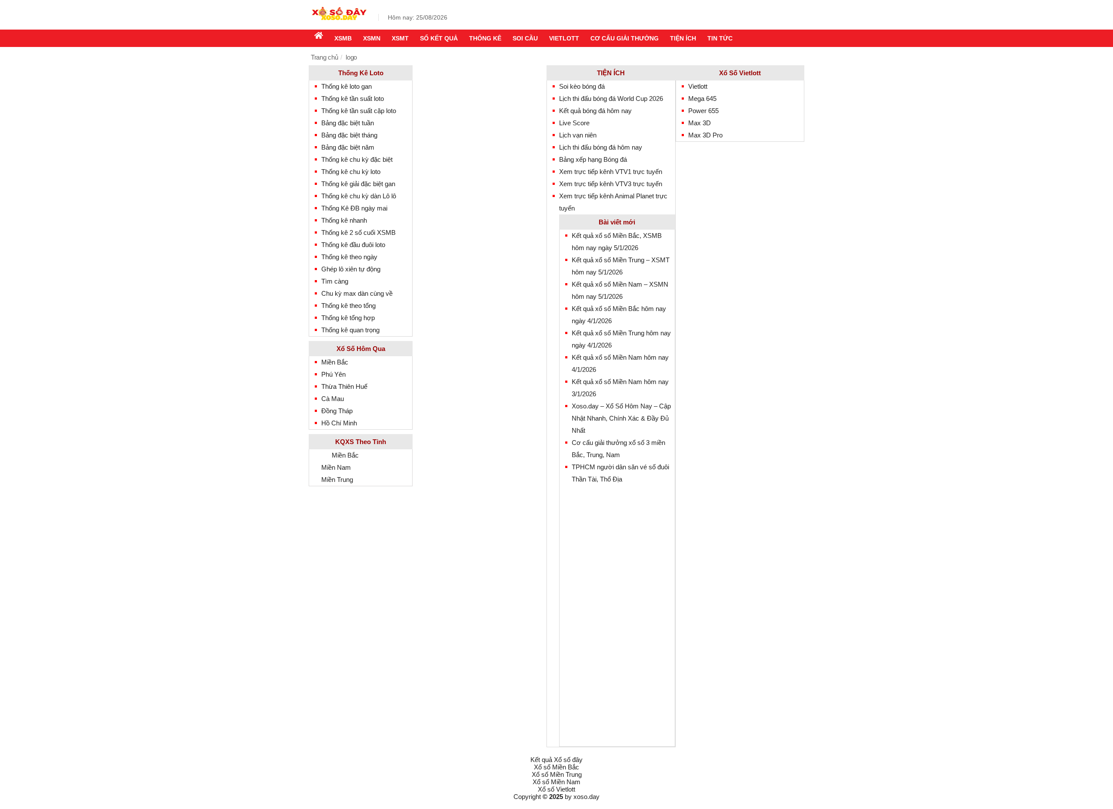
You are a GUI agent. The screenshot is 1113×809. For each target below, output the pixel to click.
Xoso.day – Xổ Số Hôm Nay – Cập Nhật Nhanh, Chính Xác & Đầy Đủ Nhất (621, 418)
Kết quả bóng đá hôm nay (595, 110)
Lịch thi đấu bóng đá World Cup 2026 (611, 98)
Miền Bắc (334, 362)
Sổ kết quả (439, 38)
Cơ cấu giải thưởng (624, 38)
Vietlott (564, 38)
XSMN (371, 38)
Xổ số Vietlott (556, 789)
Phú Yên (333, 374)
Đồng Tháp (337, 411)
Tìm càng (334, 281)
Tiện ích (683, 38)
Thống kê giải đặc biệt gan (358, 183)
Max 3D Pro (705, 135)
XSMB (343, 38)
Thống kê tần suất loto (352, 98)
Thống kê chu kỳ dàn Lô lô (358, 196)
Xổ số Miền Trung (557, 774)
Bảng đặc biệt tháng (349, 135)
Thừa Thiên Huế (344, 386)
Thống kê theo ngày (349, 257)
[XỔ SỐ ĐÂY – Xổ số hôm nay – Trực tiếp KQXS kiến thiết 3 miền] (339, 23)
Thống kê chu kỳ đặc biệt (357, 159)
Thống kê (485, 38)
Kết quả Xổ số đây (556, 759)
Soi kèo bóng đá (582, 86)
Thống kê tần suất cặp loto (358, 110)
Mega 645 (702, 98)
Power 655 (703, 110)
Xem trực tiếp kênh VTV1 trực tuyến (610, 171)
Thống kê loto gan (346, 86)
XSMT (400, 38)
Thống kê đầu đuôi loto (353, 244)
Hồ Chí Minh (339, 423)
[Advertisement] (623, 615)
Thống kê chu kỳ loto (350, 171)
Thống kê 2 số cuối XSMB (358, 232)
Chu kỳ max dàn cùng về (357, 293)
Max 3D (699, 123)
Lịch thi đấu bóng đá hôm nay (600, 147)
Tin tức (720, 38)
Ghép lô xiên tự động (350, 269)
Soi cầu (525, 38)
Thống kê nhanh (344, 220)
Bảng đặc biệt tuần (347, 123)
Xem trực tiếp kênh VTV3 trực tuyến (610, 183)
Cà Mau (332, 398)
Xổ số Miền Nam (556, 782)
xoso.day (586, 796)
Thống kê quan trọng (350, 330)
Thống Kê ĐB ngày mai (354, 208)
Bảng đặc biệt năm (347, 147)
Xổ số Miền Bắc (556, 767)
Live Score (574, 123)
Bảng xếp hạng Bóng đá (593, 159)
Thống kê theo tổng (348, 305)
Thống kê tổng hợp (348, 317)
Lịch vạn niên (577, 135)
